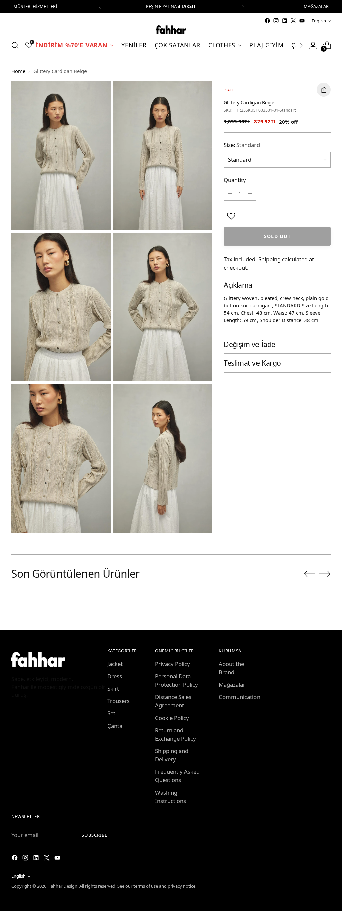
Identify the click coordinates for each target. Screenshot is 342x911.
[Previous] (99, 7)
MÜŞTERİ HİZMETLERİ (35, 6)
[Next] (242, 7)
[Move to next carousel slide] (325, 573)
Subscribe (94, 835)
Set (111, 713)
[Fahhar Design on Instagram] (276, 21)
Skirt (113, 688)
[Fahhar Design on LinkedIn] (285, 21)
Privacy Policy (172, 664)
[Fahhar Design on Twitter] (293, 21)
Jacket (115, 664)
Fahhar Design (62, 886)
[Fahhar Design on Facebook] (267, 21)
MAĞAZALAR (316, 6)
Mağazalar (232, 684)
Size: (242, 145)
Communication (239, 697)
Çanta (114, 726)
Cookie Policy (172, 718)
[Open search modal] (15, 45)
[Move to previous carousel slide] (309, 574)
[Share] (324, 90)
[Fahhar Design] (171, 29)
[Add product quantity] (250, 193)
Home (18, 71)
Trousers (118, 701)
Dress (114, 676)
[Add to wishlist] (231, 216)
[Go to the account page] (313, 45)
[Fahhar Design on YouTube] (302, 21)
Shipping (269, 259)
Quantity (235, 180)
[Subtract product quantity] (230, 193)
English (319, 21)
